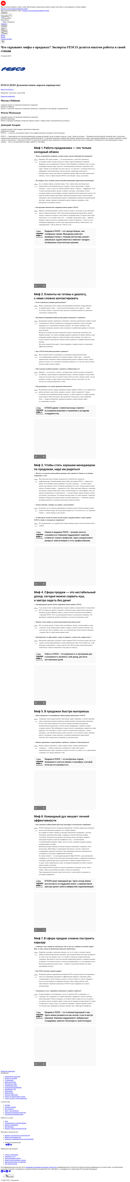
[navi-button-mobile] (3, 41)
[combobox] (9, 1176)
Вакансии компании (8, 96)
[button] (3, 35)
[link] (4, 30)
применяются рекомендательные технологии (41, 1167)
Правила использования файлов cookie (35, 10)
